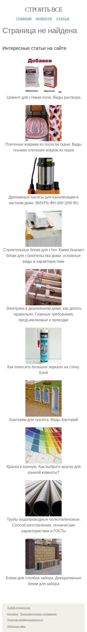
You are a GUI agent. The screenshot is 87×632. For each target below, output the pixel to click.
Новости (44, 18)
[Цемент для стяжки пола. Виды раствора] (43, 91)
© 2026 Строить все (18, 607)
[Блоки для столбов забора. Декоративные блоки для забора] (43, 572)
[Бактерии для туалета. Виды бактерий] (43, 413)
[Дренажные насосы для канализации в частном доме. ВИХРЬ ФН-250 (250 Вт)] (43, 191)
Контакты (12, 614)
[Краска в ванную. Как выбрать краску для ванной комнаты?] (43, 460)
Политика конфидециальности (25, 619)
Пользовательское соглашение (38, 614)
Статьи (62, 18)
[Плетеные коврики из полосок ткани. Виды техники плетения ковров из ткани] (43, 138)
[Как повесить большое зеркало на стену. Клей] (43, 361)
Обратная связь (16, 626)
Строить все (43, 9)
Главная (23, 18)
